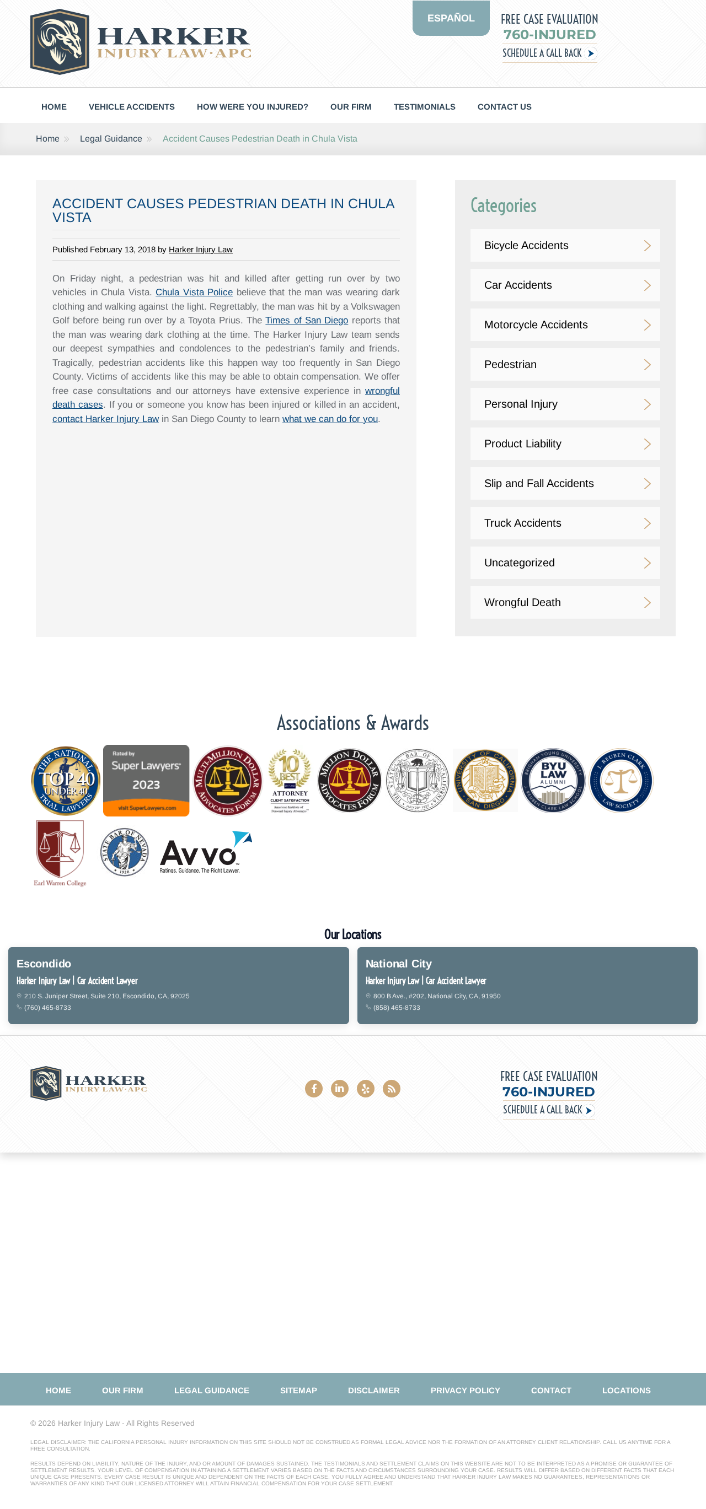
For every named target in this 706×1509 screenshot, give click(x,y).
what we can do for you (330, 419)
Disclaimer (374, 1390)
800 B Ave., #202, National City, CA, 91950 (437, 996)
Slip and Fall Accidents (539, 483)
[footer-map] (353, 1263)
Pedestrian (510, 364)
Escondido (44, 964)
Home (54, 106)
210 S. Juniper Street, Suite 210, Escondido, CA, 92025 (107, 996)
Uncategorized (519, 562)
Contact (551, 1390)
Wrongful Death (522, 602)
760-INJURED (550, 34)
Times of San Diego (306, 320)
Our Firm (351, 106)
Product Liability (522, 443)
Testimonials (425, 106)
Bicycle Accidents (526, 245)
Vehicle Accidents (132, 106)
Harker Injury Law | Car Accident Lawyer (77, 980)
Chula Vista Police (194, 292)
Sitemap (298, 1390)
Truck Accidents (522, 523)
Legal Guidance (111, 138)
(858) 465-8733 (396, 1008)
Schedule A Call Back (541, 53)
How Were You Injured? (252, 106)
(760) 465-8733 (47, 1008)
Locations (626, 1390)
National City (399, 964)
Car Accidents (518, 285)
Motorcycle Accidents (536, 324)
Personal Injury (521, 404)
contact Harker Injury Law (105, 419)
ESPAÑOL (451, 18)
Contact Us (505, 106)
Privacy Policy (465, 1390)
